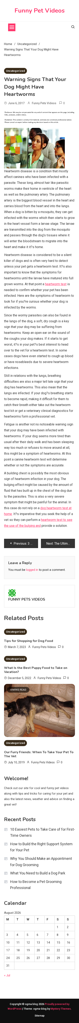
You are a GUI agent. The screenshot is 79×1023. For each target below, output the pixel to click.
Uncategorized (15, 70)
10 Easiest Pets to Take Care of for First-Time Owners (42, 832)
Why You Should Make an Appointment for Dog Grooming (41, 861)
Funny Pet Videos (40, 10)
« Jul (7, 975)
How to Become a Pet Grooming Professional (36, 884)
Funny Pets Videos (44, 103)
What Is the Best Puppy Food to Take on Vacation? (35, 670)
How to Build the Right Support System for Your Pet (41, 847)
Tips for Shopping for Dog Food (28, 641)
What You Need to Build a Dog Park (37, 873)
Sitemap (40, 1015)
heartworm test (55, 284)
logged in (32, 570)
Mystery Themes (61, 1008)
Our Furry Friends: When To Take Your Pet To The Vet (39, 754)
